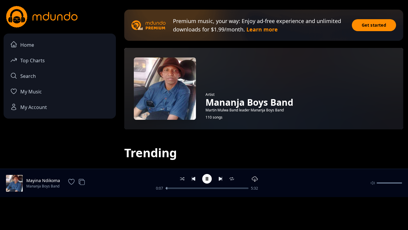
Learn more (262, 29)
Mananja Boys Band (42, 186)
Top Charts (32, 60)
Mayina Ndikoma (43, 180)
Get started (374, 25)
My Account (33, 107)
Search (28, 76)
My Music (31, 91)
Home (27, 45)
